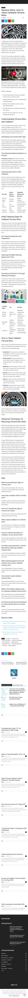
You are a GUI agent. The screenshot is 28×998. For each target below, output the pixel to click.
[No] (26, 993)
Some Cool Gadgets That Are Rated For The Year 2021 (13, 879)
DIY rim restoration (5, 642)
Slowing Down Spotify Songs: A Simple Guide (21, 663)
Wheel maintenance (12, 645)
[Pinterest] (9, 20)
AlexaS (4, 17)
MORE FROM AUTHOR (18, 685)
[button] (2, 2)
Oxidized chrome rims (6, 643)
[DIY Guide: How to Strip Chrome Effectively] (5, 699)
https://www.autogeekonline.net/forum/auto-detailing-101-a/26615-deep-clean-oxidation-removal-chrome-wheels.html (14, 627)
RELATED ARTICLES (6, 685)
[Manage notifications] (24, 995)
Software (7, 5)
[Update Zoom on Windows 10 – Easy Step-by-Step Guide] (5, 705)
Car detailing (8, 638)
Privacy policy (16, 995)
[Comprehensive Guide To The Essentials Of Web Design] (14, 720)
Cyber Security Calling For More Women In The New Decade (11, 779)
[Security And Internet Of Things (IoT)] (14, 796)
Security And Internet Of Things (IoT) (13, 804)
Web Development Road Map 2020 (12, 904)
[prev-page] (2, 711)
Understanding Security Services (12, 854)
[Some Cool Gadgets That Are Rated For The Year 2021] (14, 870)
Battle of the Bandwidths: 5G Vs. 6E (13, 754)
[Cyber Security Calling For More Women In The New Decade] (14, 770)
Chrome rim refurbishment (17, 640)
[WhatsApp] (12, 20)
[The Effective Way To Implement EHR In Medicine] (14, 820)
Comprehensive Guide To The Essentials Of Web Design (11, 729)
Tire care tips (4, 645)
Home (2, 5)
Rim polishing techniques (17, 643)
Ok (10, 995)
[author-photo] (14, 676)
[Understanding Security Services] (14, 846)
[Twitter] (6, 20)
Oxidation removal (14, 642)
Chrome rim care (15, 638)
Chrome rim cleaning (6, 640)
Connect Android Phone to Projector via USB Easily (7, 663)
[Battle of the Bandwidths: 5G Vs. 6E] (14, 746)
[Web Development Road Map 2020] (14, 896)
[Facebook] (2, 20)
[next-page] (5, 711)
